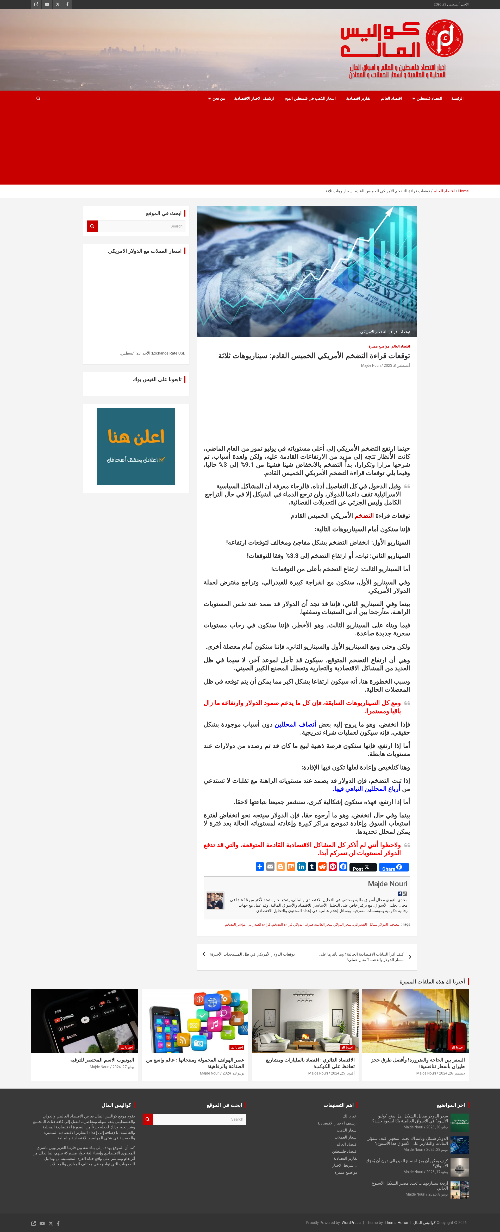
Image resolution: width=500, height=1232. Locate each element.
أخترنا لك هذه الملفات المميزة (432, 981)
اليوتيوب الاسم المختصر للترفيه (102, 1060)
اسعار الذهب (347, 1130)
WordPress (351, 1222)
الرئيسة (457, 98)
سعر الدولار (343, 924)
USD (181, 353)
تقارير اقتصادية (358, 98)
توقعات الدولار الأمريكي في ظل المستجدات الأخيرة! (252, 954)
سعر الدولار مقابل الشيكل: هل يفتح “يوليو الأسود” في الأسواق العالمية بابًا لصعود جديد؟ (410, 1118)
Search (92, 226)
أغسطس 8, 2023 (397, 365)
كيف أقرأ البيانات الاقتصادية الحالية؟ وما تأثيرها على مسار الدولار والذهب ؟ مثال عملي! (361, 957)
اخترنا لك (457, 1047)
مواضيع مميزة (379, 346)
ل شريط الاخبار (345, 1165)
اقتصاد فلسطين (429, 98)
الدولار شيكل (378, 924)
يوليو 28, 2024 (233, 1073)
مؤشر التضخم (235, 924)
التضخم (364, 515)
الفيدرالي (360, 924)
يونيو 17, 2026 (437, 1172)
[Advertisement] (250, 145)
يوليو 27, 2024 (123, 1067)
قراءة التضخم (282, 924)
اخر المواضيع (451, 1105)
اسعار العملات (346, 1137)
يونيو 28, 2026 (437, 1149)
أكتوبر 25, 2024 (343, 1073)
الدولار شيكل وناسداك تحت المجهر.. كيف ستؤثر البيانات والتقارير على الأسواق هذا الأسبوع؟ (407, 1141)
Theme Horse (396, 1222)
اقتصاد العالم (391, 98)
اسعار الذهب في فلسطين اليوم (310, 98)
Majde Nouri (371, 365)
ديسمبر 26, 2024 (452, 1073)
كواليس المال (424, 1222)
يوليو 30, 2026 (437, 1127)
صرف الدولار (304, 924)
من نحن (219, 98)
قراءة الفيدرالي (259, 924)
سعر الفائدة (324, 924)
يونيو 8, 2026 (438, 1194)
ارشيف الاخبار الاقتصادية (254, 98)
